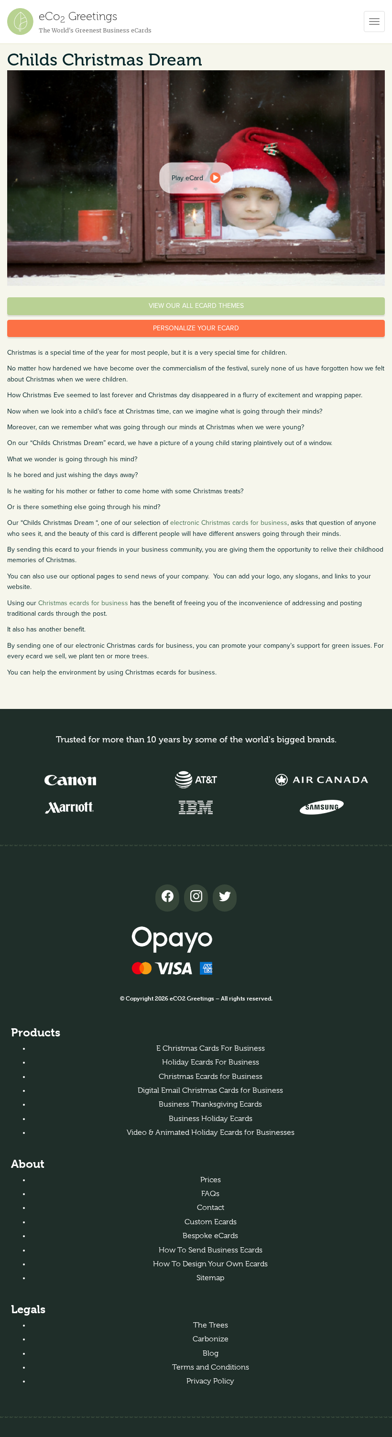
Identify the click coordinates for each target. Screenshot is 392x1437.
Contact (210, 1207)
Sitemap (210, 1278)
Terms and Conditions (210, 1367)
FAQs (210, 1193)
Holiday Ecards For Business (210, 1062)
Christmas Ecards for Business (210, 1076)
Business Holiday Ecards (210, 1118)
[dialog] (196, 177)
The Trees (210, 1325)
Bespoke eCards (210, 1235)
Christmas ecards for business (83, 603)
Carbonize (211, 1339)
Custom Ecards (211, 1222)
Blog (210, 1353)
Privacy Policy (210, 1381)
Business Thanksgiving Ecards (210, 1104)
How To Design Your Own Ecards (210, 1264)
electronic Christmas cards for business (228, 523)
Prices (210, 1180)
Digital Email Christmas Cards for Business (210, 1090)
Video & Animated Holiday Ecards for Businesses (210, 1132)
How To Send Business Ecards (210, 1250)
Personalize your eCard (196, 328)
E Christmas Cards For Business (210, 1048)
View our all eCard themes (196, 306)
